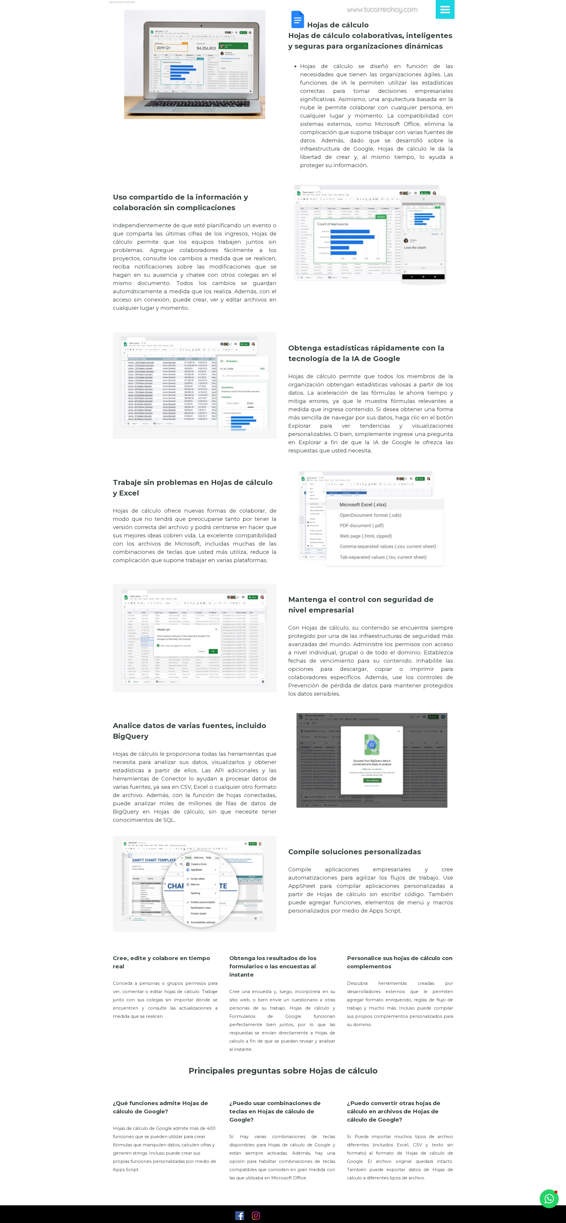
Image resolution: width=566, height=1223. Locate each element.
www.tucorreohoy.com (381, 8)
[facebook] (239, 1215)
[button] (549, 1198)
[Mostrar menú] (445, 9)
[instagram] (256, 1215)
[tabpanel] (370, 89)
